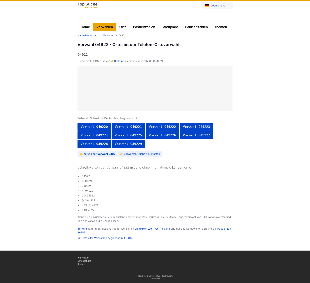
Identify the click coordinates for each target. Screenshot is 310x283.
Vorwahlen (104, 27)
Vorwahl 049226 (162, 135)
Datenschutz (84, 260)
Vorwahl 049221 (128, 127)
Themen (220, 27)
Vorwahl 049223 (196, 127)
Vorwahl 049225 (128, 135)
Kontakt (82, 264)
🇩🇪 (215, 5)
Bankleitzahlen (196, 27)
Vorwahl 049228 (94, 144)
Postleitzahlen (144, 27)
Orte (123, 27)
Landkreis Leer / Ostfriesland (152, 228)
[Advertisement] (155, 88)
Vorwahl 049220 (94, 127)
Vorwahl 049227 (196, 135)
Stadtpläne (170, 27)
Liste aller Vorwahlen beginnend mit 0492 (107, 238)
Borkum (119, 61)
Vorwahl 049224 (94, 135)
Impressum (83, 257)
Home (85, 27)
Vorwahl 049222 (162, 127)
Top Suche (88, 6)
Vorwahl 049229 (128, 144)
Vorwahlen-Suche (134, 153)
